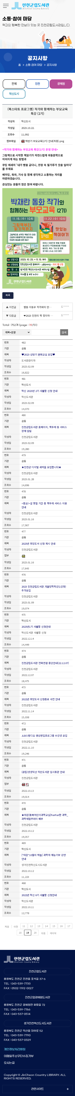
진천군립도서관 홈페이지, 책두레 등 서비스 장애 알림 (44, 429)
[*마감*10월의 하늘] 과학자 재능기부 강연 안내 (44, 857)
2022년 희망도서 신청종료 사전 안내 (41, 699)
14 (46, 926)
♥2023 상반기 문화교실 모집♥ (38, 354)
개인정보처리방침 (14, 1049)
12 (31, 926)
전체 (14, 83)
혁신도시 (14, 94)
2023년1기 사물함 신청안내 (36, 626)
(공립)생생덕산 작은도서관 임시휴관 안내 (43, 772)
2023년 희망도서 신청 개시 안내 (38, 543)
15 (53, 926)
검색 (64, 332)
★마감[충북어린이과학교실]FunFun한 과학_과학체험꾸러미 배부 (45, 817)
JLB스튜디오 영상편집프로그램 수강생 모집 (44, 735)
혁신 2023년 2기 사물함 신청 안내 (40, 391)
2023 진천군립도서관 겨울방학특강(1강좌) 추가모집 (44, 588)
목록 (8, 295)
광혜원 (61, 83)
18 (20, 932)
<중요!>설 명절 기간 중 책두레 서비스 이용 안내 (44, 505)
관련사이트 (37, 1089)
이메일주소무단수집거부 (18, 1056)
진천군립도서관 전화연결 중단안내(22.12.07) (45, 663)
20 (35, 932)
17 (69, 926)
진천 (37, 83)
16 (61, 926)
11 (23, 926)
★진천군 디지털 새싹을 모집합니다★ (41, 467)
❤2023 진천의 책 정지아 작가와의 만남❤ (39, 315)
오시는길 (9, 1062)
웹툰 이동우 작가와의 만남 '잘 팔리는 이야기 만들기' (39, 307)
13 (39, 926)
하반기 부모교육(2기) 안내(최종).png (44, 141)
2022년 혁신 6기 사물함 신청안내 (39, 895)
